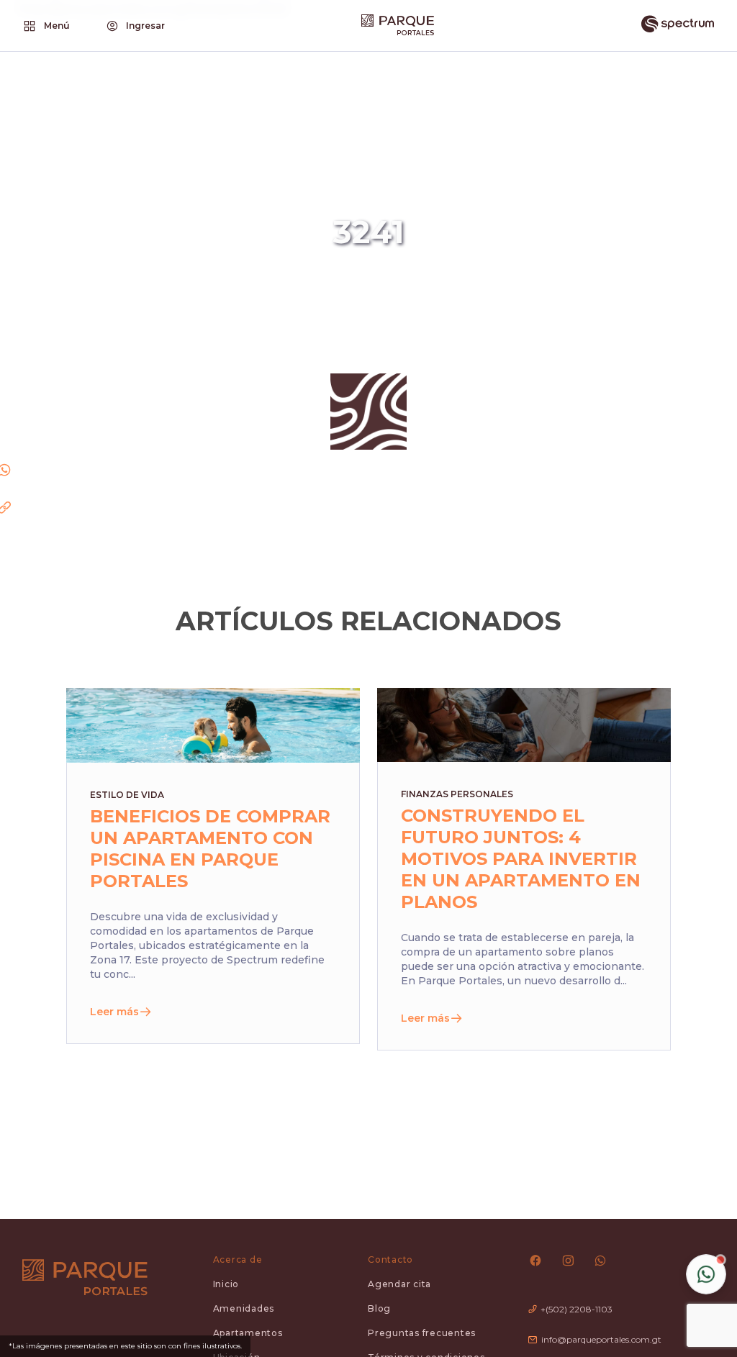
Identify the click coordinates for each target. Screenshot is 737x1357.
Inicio (226, 1284)
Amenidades (244, 1308)
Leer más (114, 1011)
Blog (379, 1308)
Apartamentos (248, 1333)
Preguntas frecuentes (422, 1333)
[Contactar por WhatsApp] (706, 1274)
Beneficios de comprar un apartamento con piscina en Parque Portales (210, 848)
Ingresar (145, 25)
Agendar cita (399, 1284)
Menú (57, 25)
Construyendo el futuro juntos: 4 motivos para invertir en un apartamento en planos (521, 858)
